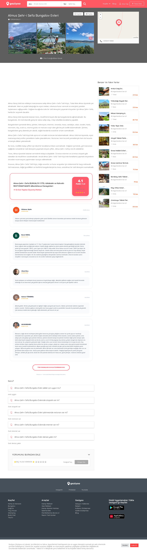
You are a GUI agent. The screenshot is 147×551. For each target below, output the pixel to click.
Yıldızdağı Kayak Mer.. (119, 101)
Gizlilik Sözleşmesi (82, 511)
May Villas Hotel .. (118, 188)
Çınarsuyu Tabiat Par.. (119, 200)
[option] (22, 38)
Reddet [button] (125, 545)
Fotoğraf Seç (67, 462)
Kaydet (79, 14)
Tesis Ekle (138, 4)
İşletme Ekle (46, 511)
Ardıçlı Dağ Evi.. (117, 89)
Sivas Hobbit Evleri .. (119, 151)
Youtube (85, 490)
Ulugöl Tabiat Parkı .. (119, 138)
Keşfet (105, 4)
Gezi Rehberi (46, 506)
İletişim (78, 506)
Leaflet (135, 37)
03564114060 (108, 41)
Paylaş (89, 14)
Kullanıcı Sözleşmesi (82, 508)
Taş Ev (10, 517)
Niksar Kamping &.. (118, 113)
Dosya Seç (81, 462)
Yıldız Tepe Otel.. (117, 126)
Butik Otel (11, 515)
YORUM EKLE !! (15, 19)
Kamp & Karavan (14, 504)
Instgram (59, 490)
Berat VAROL (25, 235)
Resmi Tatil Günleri (49, 515)
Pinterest (72, 490)
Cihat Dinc (24, 271)
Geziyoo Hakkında (82, 504)
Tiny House (12, 511)
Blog (114, 4)
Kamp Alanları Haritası (50, 508)
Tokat (114, 95)
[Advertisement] (51, 86)
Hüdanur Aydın (26, 209)
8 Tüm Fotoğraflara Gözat (52, 58)
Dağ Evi (11, 508)
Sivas (114, 107)
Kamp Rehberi (47, 504)
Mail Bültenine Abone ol (50, 513)
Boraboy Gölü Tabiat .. (120, 177)
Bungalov (11, 506)
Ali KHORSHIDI (26, 324)
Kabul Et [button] (134, 545)
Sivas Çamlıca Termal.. (120, 163)
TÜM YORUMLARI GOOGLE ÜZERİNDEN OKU (51, 367)
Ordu (114, 132)
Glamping (11, 513)
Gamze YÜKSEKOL (27, 297)
